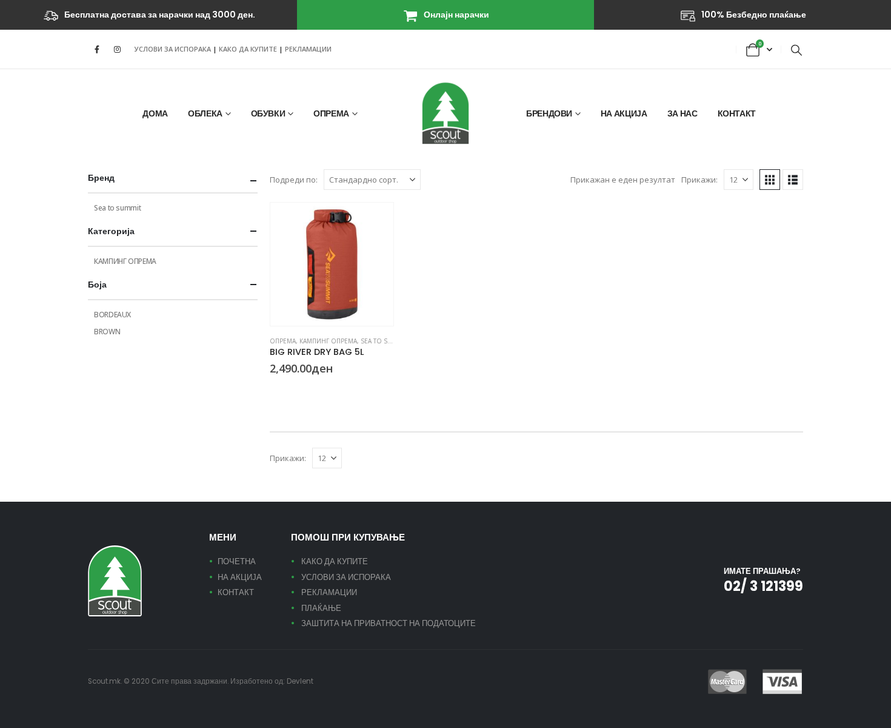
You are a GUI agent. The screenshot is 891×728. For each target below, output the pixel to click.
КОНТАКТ (737, 113)
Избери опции (373, 223)
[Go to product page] (331, 264)
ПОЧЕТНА (237, 561)
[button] (796, 49)
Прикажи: (699, 179)
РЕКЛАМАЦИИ (308, 48)
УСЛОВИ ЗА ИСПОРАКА (173, 48)
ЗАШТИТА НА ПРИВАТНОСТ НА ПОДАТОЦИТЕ (388, 623)
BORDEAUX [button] (275, 390)
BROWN (107, 331)
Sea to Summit (384, 341)
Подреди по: (294, 179)
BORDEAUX (112, 314)
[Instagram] (116, 49)
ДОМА (155, 113)
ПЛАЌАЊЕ (321, 608)
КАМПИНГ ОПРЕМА (328, 341)
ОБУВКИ (268, 113)
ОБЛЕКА (205, 113)
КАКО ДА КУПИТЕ (249, 48)
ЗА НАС (682, 113)
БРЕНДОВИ (549, 113)
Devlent (300, 681)
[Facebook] (96, 49)
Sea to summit (117, 208)
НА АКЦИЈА (624, 113)
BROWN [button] (289, 390)
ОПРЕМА (331, 113)
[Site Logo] (445, 113)
